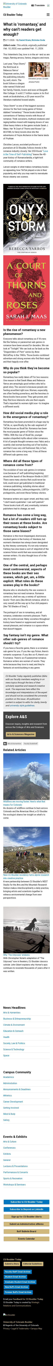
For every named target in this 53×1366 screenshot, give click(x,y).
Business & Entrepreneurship (17, 1018)
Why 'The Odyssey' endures (16, 955)
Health (6, 1037)
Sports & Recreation (12, 1178)
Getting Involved (11, 1108)
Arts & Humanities (14, 744)
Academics (8, 1077)
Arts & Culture (9, 1141)
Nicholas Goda (38, 40)
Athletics (7, 1095)
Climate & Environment (14, 1025)
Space (6, 1055)
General (6, 1160)
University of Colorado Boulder (17, 1322)
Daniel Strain (25, 40)
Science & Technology (13, 1049)
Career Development (13, 1101)
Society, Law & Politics (14, 1043)
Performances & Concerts (15, 1172)
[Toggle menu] (48, 15)
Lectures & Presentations (15, 1166)
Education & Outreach (13, 1031)
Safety (6, 1120)
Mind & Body (9, 1114)
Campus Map (36, 1329)
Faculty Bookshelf (30, 744)
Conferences (9, 1147)
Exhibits (7, 1154)
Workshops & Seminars (14, 1184)
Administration (10, 1083)
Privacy (6, 1329)
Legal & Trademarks (20, 1329)
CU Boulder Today (13, 14)
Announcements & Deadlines (17, 1089)
